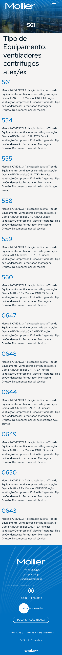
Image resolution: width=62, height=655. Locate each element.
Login (23, 598)
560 (7, 277)
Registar (36, 598)
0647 (9, 315)
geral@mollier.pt (31, 574)
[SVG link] (20, 6)
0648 (9, 354)
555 (7, 158)
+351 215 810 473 (31, 570)
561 (6, 82)
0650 (9, 472)
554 (7, 120)
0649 (9, 434)
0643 (9, 511)
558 (7, 201)
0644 (9, 392)
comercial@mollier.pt (31, 578)
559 (7, 239)
